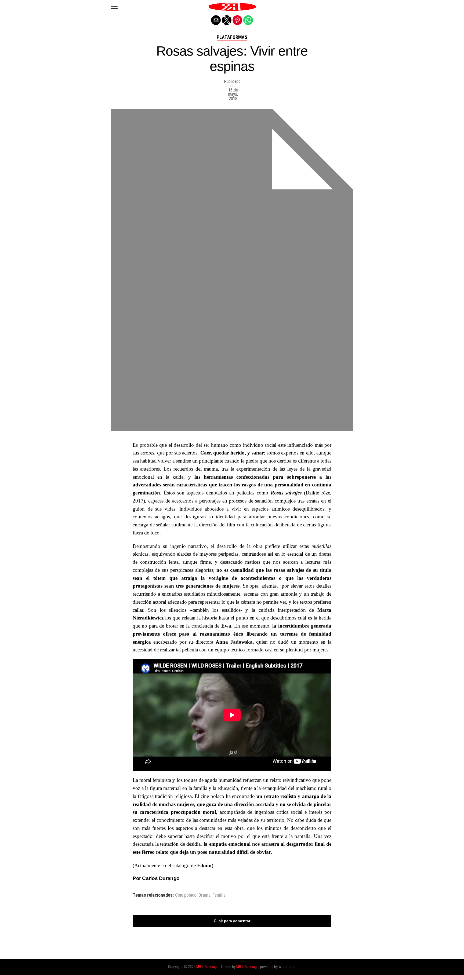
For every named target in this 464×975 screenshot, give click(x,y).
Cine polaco (186, 895)
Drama (204, 895)
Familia (219, 895)
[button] (114, 7)
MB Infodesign (207, 967)
